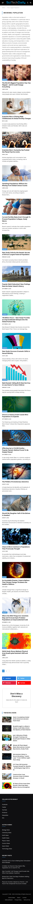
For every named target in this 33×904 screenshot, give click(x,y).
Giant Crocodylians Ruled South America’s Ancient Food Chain (21, 719)
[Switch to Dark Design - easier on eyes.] (28, 2)
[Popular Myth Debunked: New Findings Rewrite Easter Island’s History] (16, 274)
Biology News (6, 830)
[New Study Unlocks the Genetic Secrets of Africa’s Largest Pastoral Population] (16, 242)
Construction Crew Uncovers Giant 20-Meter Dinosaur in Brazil (21, 776)
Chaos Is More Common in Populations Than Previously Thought (16, 548)
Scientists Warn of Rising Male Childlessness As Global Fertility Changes (16, 117)
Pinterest (4, 812)
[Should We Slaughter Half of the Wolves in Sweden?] (16, 503)
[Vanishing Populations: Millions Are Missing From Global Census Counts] (16, 173)
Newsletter (5, 815)
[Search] (30, 3)
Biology (5, 249)
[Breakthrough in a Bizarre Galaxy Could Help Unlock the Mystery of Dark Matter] (6, 728)
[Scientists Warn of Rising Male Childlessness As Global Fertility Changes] (16, 106)
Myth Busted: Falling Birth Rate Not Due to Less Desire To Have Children (16, 384)
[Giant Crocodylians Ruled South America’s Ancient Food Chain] (6, 719)
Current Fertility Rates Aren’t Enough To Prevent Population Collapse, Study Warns (16, 219)
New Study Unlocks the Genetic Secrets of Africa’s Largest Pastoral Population (16, 253)
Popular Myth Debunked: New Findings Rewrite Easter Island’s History (16, 285)
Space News (5, 846)
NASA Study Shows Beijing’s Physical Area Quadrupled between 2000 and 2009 (15, 653)
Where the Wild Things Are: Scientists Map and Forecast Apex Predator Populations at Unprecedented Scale (15, 618)
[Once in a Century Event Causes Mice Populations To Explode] (16, 404)
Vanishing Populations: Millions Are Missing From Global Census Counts (14, 184)
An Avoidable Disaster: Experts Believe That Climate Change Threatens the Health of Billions (15, 582)
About (18, 897)
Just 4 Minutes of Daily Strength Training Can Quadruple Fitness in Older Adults (21, 737)
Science (5, 79)
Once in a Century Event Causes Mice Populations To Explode (15, 416)
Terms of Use (27, 900)
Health (4, 213)
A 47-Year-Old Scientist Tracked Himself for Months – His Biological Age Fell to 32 (22, 767)
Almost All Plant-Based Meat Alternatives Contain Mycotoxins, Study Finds (21, 747)
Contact (24, 897)
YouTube (4, 810)
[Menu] (3, 2)
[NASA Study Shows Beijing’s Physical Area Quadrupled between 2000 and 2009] (16, 641)
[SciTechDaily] (15, 2)
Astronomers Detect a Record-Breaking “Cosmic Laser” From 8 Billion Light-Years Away (21, 756)
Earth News (5, 835)
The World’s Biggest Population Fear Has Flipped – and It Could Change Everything (16, 85)
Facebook (4, 804)
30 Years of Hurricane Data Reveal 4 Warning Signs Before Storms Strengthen (21, 785)
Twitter (4, 807)
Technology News (7, 848)
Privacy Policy (18, 900)
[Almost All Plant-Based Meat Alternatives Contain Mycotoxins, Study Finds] (6, 747)
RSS (3, 818)
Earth (4, 146)
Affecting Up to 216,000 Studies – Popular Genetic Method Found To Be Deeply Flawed (15, 450)
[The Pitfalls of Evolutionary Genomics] (16, 471)
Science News (6, 843)
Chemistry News (6, 832)
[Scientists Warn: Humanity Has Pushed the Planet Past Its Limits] (16, 140)
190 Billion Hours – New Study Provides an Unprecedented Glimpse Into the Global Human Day (16, 320)
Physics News (6, 840)
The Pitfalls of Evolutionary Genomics (15, 482)
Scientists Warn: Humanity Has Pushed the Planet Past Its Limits (15, 151)
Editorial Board (8, 900)
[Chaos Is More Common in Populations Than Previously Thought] (16, 537)
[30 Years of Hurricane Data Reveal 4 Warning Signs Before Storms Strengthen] (6, 785)
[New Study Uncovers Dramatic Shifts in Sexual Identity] (16, 341)
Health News (5, 838)
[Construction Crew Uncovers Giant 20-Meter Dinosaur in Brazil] (6, 776)
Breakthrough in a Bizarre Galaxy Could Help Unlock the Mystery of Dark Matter (22, 728)
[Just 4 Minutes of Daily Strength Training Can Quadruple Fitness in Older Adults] (6, 737)
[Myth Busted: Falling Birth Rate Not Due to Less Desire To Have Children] (16, 373)
